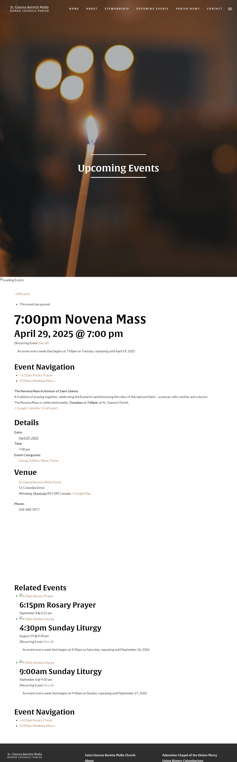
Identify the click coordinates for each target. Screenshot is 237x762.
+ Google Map (81, 493)
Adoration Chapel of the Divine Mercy (189, 755)
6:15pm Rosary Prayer (36, 375)
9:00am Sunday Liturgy (60, 671)
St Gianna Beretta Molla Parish (40, 482)
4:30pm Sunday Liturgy (60, 628)
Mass (44, 460)
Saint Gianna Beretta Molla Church (110, 755)
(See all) (43, 343)
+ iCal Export (49, 408)
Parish (54, 460)
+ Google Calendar (27, 408)
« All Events (22, 294)
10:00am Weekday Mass (37, 381)
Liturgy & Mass (29, 460)
